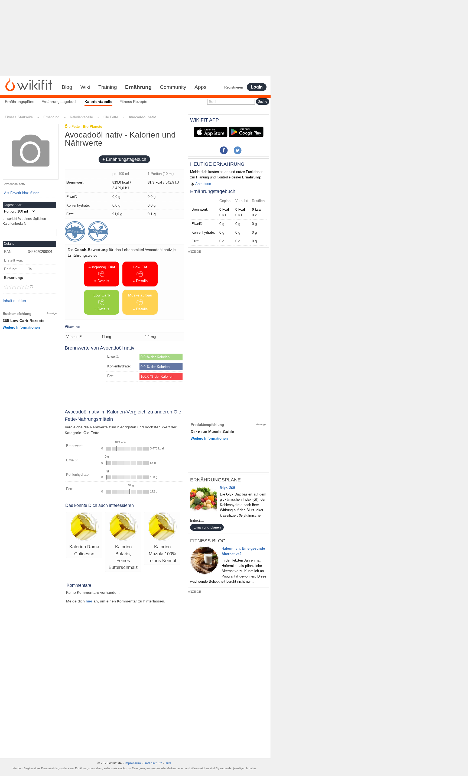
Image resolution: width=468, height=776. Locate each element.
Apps (200, 87)
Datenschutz (153, 763)
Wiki (85, 87)
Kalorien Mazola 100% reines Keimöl (162, 553)
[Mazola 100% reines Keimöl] (162, 527)
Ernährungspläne (19, 101)
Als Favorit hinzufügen (21, 193)
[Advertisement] (135, 38)
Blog (67, 87)
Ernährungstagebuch (59, 101)
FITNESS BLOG (208, 540)
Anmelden (202, 184)
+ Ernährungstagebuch (124, 159)
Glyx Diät (227, 487)
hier (89, 601)
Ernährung (138, 87)
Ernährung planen (207, 527)
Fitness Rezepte (133, 101)
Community (173, 87)
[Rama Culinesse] (84, 527)
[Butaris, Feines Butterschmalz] (123, 527)
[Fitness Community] (28, 84)
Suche (214, 101)
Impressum (133, 763)
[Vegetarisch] (75, 231)
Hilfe (168, 763)
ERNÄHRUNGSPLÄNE (215, 479)
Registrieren (233, 87)
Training (107, 87)
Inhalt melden (14, 300)
